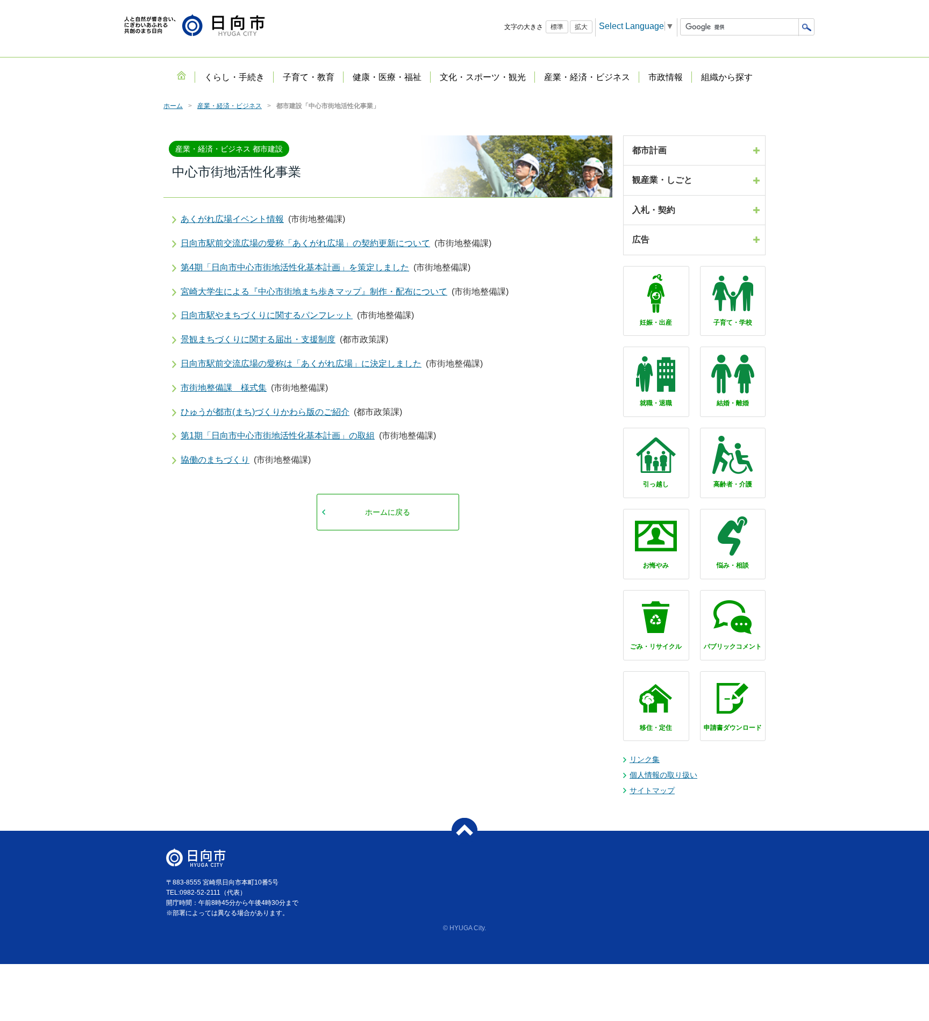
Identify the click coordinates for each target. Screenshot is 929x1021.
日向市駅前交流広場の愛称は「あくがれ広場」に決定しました (301, 363)
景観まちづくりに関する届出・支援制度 (258, 339)
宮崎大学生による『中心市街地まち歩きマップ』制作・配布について (314, 291)
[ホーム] (181, 75)
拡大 (581, 27)
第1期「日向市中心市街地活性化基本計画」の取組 (278, 435)
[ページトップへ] (464, 831)
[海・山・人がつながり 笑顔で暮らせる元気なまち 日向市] (195, 26)
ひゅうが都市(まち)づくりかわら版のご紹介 (265, 411)
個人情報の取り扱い (663, 775)
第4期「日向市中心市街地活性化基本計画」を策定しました (295, 267)
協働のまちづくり (215, 459)
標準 (557, 27)
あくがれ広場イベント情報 (232, 219)
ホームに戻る (387, 512)
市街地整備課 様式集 (224, 387)
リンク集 (645, 759)
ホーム (173, 106)
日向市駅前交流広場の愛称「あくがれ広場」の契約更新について (305, 243)
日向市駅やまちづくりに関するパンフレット (267, 315)
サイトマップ (652, 790)
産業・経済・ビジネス (229, 106)
